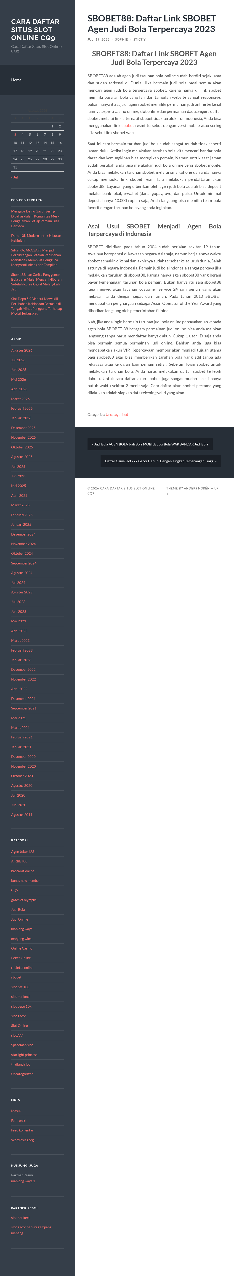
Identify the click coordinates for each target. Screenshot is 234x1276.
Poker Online (21, 958)
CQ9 (14, 890)
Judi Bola (18, 909)
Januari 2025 (21, 524)
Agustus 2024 (21, 573)
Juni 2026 (18, 370)
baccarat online (22, 871)
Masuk (16, 1111)
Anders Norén (197, 488)
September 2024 (24, 563)
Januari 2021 (21, 747)
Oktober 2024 (22, 553)
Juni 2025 (18, 476)
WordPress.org (22, 1140)
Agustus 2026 (21, 350)
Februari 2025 (22, 515)
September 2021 (24, 708)
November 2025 (23, 437)
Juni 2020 (18, 805)
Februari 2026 (22, 408)
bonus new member (25, 880)
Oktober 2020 (22, 776)
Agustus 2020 (21, 785)
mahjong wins (21, 939)
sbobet (16, 977)
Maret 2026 (20, 399)
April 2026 (19, 389)
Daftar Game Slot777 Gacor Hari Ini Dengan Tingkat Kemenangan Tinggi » (161, 461)
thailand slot (20, 1064)
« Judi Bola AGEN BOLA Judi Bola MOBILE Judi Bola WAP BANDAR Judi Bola (150, 444)
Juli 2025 (18, 466)
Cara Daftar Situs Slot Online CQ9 (35, 30)
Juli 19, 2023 (99, 39)
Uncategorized (22, 1074)
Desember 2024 (23, 534)
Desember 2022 (23, 669)
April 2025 (19, 495)
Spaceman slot (22, 1045)
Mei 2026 (18, 379)
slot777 (17, 1035)
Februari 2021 (22, 737)
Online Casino (21, 948)
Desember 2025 (23, 428)
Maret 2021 (20, 727)
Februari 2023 (22, 650)
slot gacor (18, 1016)
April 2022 (19, 689)
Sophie (121, 39)
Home (16, 80)
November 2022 (23, 679)
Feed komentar (22, 1130)
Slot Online (19, 1025)
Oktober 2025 (22, 447)
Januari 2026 (21, 418)
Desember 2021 (23, 698)
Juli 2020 (18, 795)
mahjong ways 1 (23, 1181)
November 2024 (23, 544)
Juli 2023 (18, 602)
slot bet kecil (20, 996)
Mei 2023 (18, 621)
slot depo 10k (21, 1006)
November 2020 (23, 766)
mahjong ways (21, 929)
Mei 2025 (18, 486)
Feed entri (18, 1120)
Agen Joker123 (22, 851)
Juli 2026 (18, 360)
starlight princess (24, 1055)
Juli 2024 (18, 582)
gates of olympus (24, 900)
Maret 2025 (20, 505)
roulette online (22, 967)
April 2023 (19, 631)
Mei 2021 (18, 718)
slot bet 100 (20, 987)
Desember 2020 (23, 756)
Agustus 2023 (21, 592)
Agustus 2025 (21, 457)
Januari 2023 (21, 660)
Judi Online (19, 919)
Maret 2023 (20, 640)
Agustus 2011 (21, 815)
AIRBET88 (19, 861)
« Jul (14, 177)
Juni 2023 (18, 611)
